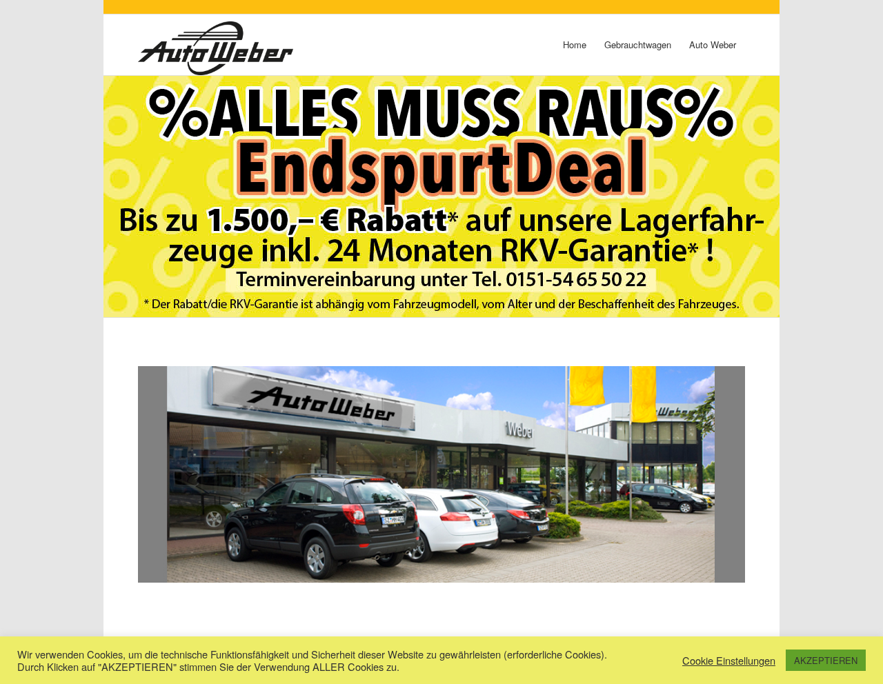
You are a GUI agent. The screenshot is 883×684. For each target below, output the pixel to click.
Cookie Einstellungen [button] (728, 660)
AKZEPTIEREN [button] (825, 660)
